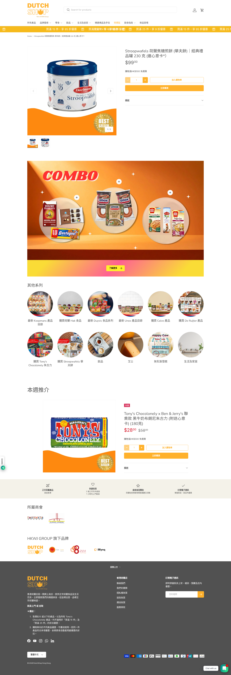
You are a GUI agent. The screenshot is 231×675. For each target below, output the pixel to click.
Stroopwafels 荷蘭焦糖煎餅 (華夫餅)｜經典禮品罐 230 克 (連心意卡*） (59, 36)
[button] (202, 10)
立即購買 (164, 88)
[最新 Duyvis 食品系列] (100, 304)
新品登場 (144, 22)
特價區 (117, 22)
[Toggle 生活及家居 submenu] (90, 22)
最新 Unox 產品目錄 (131, 321)
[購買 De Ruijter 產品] (191, 304)
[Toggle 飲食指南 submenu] (134, 22)
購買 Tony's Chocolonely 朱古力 (40, 363)
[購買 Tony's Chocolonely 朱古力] (40, 344)
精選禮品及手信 (102, 22)
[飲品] (100, 344)
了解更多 (113, 268)
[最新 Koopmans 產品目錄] (40, 304)
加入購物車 (177, 80)
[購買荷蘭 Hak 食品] (70, 304)
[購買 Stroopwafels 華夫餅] (70, 344)
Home (29, 36)
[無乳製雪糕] (160, 344)
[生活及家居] (191, 344)
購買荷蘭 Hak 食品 (70, 321)
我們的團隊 (122, 588)
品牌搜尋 (44, 22)
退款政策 (121, 597)
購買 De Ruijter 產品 (191, 321)
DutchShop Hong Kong (42, 663)
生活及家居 (82, 22)
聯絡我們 (121, 583)
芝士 (130, 361)
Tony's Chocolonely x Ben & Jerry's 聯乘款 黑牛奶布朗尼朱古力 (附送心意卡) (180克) (156, 418)
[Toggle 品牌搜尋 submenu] (50, 22)
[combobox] (120, 10)
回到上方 (114, 567)
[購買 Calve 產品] (160, 304)
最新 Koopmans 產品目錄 (40, 322)
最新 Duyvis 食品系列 (100, 321)
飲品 (68, 22)
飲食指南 (128, 22)
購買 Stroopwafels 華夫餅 (70, 363)
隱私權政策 (122, 592)
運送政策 (121, 602)
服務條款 (121, 607)
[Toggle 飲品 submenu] (72, 22)
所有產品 (31, 22)
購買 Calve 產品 (160, 321)
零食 (57, 22)
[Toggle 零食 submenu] (61, 22)
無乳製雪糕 (160, 361)
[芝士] (130, 344)
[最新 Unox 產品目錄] (130, 304)
